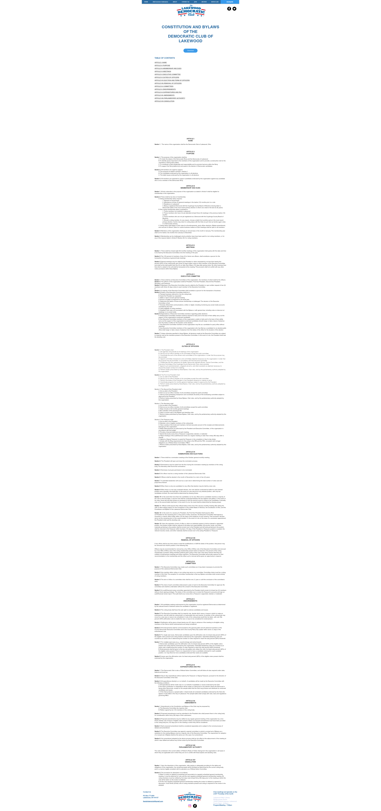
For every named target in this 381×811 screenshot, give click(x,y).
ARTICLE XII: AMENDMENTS (164, 95)
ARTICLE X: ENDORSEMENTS (165, 89)
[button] (204, 2)
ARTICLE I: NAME (161, 62)
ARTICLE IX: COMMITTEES (164, 86)
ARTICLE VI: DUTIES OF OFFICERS (167, 77)
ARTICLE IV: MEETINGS (163, 71)
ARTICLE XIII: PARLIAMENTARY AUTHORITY (170, 98)
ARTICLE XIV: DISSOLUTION (164, 101)
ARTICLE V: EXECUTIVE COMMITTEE (168, 74)
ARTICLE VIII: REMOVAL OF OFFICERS (168, 83)
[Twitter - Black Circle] (234, 9)
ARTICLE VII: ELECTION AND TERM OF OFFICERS (172, 80)
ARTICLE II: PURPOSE (162, 65)
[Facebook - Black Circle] (229, 9)
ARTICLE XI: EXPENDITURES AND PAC (168, 92)
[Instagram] (190, 806)
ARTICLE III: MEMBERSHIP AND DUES (168, 68)
